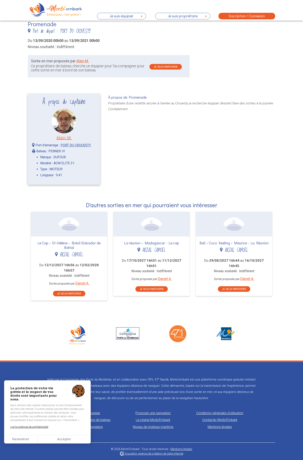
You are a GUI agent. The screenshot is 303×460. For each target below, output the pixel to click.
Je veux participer (166, 66)
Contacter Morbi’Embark (219, 420)
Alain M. (82, 61)
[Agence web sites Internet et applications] (122, 453)
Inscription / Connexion (247, 15)
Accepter (64, 439)
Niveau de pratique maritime (153, 427)
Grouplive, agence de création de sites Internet (153, 453)
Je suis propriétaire (176, 16)
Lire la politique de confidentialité (29, 426)
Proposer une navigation (153, 413)
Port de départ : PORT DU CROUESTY (61, 31)
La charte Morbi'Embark (153, 420)
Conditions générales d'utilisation (219, 413)
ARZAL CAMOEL (70, 255)
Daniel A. (82, 283)
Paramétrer (20, 439)
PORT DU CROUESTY (76, 145)
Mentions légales (220, 427)
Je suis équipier (115, 16)
